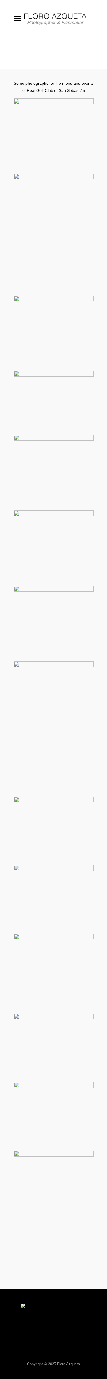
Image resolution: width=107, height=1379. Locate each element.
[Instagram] (76, 1354)
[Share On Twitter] (45, 1231)
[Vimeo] (46, 1354)
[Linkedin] (61, 1354)
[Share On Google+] (74, 1231)
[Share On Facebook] (30, 1231)
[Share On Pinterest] (59, 1231)
